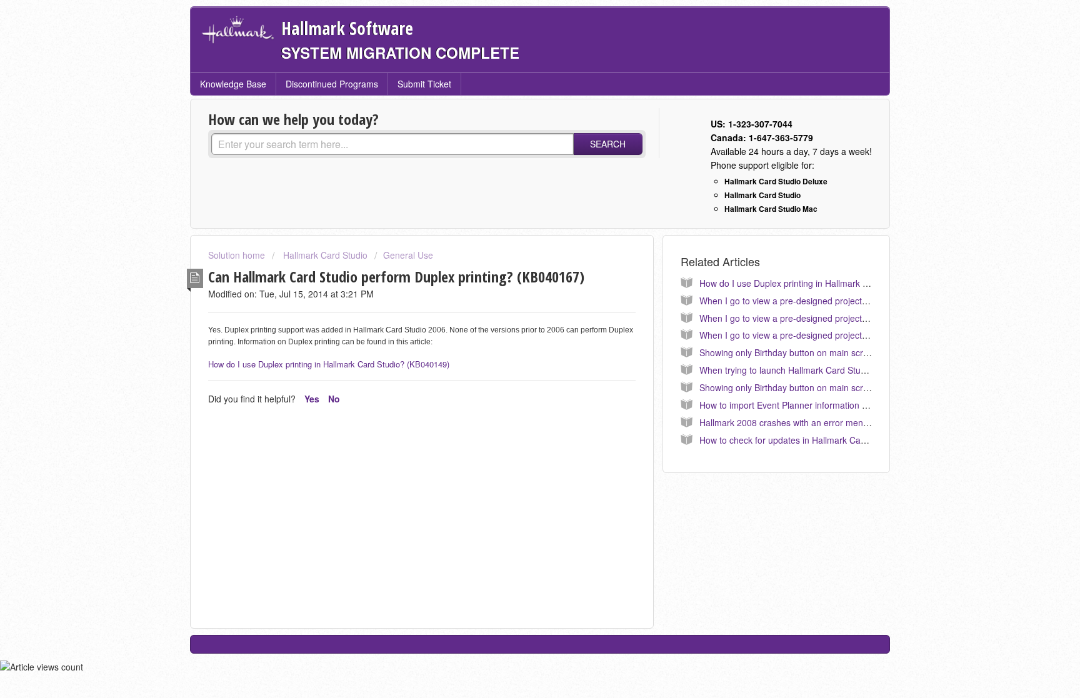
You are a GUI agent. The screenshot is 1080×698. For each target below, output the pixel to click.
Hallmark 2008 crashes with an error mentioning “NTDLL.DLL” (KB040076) (846, 422)
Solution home (238, 255)
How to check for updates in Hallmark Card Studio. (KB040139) (824, 440)
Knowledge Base (233, 83)
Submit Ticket (424, 83)
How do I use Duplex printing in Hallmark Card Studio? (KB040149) (328, 364)
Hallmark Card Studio (324, 255)
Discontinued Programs (332, 83)
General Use (408, 255)
